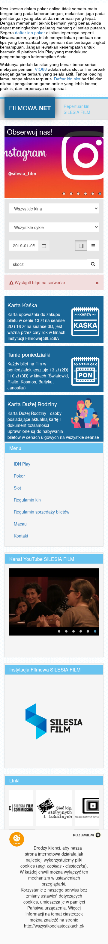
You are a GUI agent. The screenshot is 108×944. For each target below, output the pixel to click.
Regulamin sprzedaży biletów (41, 512)
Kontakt (21, 536)
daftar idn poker (30, 32)
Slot (17, 488)
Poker (19, 476)
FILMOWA (30, 107)
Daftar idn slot (67, 78)
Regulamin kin (27, 500)
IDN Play (22, 464)
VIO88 (41, 69)
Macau (20, 524)
